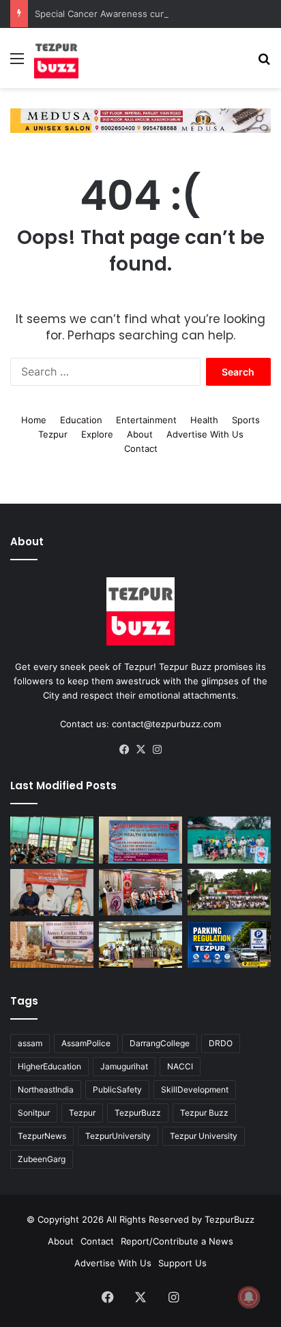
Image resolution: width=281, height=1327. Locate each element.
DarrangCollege (160, 1043)
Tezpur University (203, 1136)
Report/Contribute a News (177, 1241)
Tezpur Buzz (204, 1113)
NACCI (180, 1066)
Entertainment (146, 419)
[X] (140, 750)
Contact (141, 448)
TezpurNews (42, 1136)
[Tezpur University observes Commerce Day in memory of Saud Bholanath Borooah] (140, 944)
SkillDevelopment (194, 1089)
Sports (246, 419)
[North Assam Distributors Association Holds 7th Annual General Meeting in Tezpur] (51, 944)
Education (81, 419)
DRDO (221, 1043)
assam (30, 1043)
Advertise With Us (204, 434)
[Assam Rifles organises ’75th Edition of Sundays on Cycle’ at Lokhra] (229, 892)
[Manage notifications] (249, 1297)
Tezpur (53, 434)
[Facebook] (124, 750)
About (140, 434)
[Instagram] (157, 750)
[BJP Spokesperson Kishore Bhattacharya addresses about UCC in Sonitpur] (51, 892)
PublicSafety (117, 1089)
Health (204, 419)
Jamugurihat (124, 1066)
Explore (97, 434)
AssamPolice (85, 1043)
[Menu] (17, 63)
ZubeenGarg (41, 1159)
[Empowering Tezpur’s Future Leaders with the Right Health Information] (51, 840)
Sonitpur (34, 1113)
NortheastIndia (46, 1089)
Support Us (182, 1262)
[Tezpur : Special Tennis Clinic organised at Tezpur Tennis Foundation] (229, 840)
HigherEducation (49, 1066)
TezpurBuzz (138, 1113)
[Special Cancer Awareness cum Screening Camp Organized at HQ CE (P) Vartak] (140, 840)
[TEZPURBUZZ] (56, 57)
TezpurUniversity (118, 1136)
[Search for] (264, 63)
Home (33, 419)
